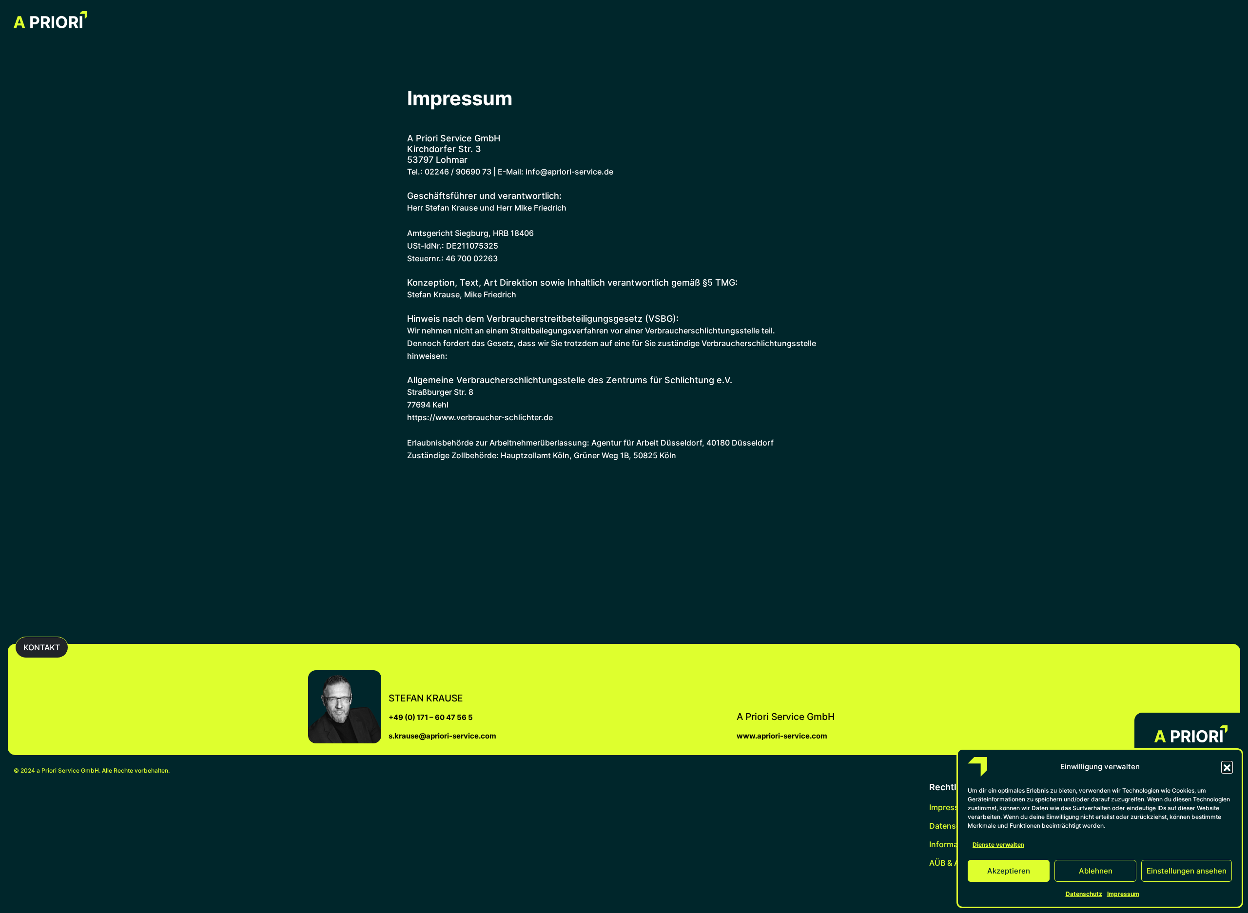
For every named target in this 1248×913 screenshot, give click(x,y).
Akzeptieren (1008, 870)
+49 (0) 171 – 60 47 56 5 (431, 717)
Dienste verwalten (998, 844)
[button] (1227, 767)
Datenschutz (1084, 893)
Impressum (1123, 893)
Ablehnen (1095, 870)
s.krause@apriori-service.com (442, 735)
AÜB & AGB (949, 863)
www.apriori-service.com (782, 735)
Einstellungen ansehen (1187, 870)
